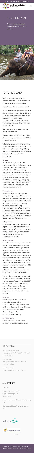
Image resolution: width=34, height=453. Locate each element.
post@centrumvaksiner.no (17, 370)
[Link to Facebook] (25, 450)
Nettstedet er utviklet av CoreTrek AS (22, 448)
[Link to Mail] (30, 450)
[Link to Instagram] (27, 450)
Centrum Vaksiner (12, 446)
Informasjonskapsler (7, 448)
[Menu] (30, 6)
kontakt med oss (19, 24)
